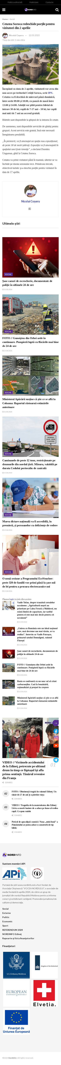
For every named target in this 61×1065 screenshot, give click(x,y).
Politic (5, 917)
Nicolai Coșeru (16, 35)
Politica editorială (15, 2)
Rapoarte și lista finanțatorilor (18, 938)
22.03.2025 (34, 35)
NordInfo (12, 1058)
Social (12, 19)
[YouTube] (56, 745)
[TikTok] (56, 753)
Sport (5, 925)
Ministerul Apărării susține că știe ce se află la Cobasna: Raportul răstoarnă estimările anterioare (28, 403)
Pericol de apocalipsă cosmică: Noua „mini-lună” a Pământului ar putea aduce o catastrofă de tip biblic (35, 825)
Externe (6, 913)
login (11, 599)
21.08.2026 (8, 289)
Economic (7, 921)
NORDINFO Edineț (12, 934)
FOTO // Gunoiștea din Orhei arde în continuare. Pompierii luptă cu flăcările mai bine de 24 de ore (30, 342)
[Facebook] (56, 731)
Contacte (49, 2)
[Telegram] (56, 760)
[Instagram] (56, 738)
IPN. (50, 93)
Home (5, 19)
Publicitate (34, 2)
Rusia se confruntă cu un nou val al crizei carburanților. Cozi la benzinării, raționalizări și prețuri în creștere (36, 684)
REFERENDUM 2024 (12, 930)
